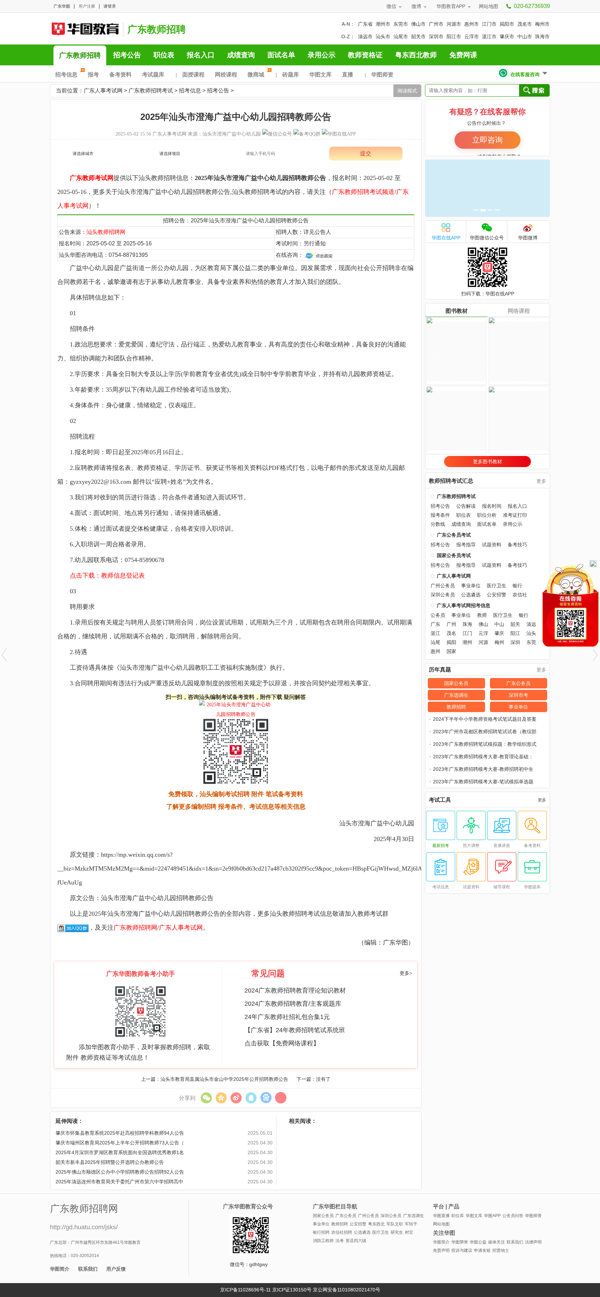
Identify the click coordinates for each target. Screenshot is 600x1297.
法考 (339, 1240)
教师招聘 (456, 707)
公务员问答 (512, 1215)
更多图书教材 (487, 461)
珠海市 (542, 36)
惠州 (435, 651)
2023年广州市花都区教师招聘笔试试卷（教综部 (484, 731)
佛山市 (418, 24)
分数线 (438, 524)
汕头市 (383, 36)
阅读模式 (407, 90)
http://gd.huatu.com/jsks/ (84, 1227)
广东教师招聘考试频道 (363, 191)
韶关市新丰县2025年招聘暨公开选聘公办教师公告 (110, 1162)
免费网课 (463, 55)
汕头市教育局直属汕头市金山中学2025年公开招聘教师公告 (224, 1079)
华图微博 (528, 237)
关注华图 (444, 1233)
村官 (409, 1232)
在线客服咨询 (525, 74)
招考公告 (127, 55)
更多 (541, 481)
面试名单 (281, 55)
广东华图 (61, 6)
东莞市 (400, 24)
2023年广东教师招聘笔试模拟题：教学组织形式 (484, 744)
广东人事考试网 (84, 28)
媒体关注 (496, 1242)
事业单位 (471, 585)
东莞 (531, 642)
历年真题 (440, 669)
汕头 (531, 633)
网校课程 (226, 75)
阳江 (515, 633)
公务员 (438, 615)
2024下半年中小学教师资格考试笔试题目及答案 (484, 719)
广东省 (365, 24)
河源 (483, 642)
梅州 (499, 642)
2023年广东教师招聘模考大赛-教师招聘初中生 (483, 769)
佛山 (483, 624)
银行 (517, 585)
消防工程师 (323, 1240)
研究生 (397, 1232)
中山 (499, 624)
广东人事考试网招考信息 (463, 605)
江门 (467, 633)
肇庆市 (507, 36)
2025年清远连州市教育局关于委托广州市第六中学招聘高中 (119, 1181)
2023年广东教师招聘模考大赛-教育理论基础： (483, 756)
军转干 (411, 1224)
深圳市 (436, 36)
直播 (347, 75)
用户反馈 (116, 1269)
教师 (482, 615)
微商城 (256, 75)
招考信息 (66, 75)
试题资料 (491, 544)
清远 (531, 624)
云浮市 (471, 36)
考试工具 (440, 800)
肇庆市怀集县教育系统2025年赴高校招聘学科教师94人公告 (120, 1133)
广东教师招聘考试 (150, 90)
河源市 (454, 24)
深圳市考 (518, 695)
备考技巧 (517, 544)
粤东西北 (376, 1224)
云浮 (483, 633)
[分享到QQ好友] (251, 1097)
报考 (93, 75)
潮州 (467, 642)
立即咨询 (487, 140)
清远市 (365, 36)
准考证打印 (515, 515)
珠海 (467, 624)
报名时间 (491, 506)
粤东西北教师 (416, 55)
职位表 (163, 55)
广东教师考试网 (92, 177)
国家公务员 (456, 683)
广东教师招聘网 (135, 927)
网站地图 (488, 6)
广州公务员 (443, 585)
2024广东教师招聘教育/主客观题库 (292, 1003)
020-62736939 (532, 6)
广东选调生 (456, 695)
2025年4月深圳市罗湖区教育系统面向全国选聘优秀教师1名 (120, 1152)
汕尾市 (400, 36)
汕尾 (435, 642)
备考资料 (120, 75)
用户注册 (86, 6)
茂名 (451, 633)
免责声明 (441, 1250)
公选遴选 (471, 594)
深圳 (515, 642)
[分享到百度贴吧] (266, 1097)
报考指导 (466, 544)
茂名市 (524, 24)
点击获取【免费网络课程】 (281, 1043)
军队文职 (394, 1224)
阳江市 (454, 36)
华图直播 (441, 1215)
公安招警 (496, 594)
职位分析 (487, 515)
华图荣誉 (459, 1242)
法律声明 (533, 1242)
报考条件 (440, 515)
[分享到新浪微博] (236, 1097)
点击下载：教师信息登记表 (107, 575)
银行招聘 (321, 1232)
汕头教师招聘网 (105, 232)
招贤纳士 (500, 1250)
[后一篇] (595, 654)
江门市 (489, 24)
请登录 (109, 6)
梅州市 (542, 24)
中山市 (524, 36)
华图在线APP (446, 237)
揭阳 (451, 642)
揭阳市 (507, 24)
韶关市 (418, 36)
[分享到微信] (206, 1097)
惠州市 (471, 24)
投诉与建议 (461, 1250)
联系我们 (88, 1269)
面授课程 (193, 75)
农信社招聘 (341, 1232)
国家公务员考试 (454, 555)
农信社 (519, 594)
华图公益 (478, 1242)
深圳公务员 (443, 594)
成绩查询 (241, 55)
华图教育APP (450, 6)
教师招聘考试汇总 (451, 481)
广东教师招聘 (156, 29)
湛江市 (489, 36)
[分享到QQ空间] (221, 1097)
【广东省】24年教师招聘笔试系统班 (294, 1030)
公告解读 (466, 506)
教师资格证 (365, 55)
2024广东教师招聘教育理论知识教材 (295, 990)
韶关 (515, 624)
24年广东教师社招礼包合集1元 (287, 1016)
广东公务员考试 (454, 535)
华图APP (492, 1215)
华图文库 (320, 75)
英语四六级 (355, 1240)
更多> (406, 973)
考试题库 (153, 75)
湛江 (435, 633)
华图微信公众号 (487, 237)
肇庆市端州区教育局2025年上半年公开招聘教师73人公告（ (120, 1142)
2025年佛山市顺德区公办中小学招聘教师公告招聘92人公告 (120, 1172)
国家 (451, 651)
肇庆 (499, 633)
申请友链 (482, 1250)
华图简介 (59, 1269)
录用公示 (321, 55)
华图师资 (382, 75)
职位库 (457, 1215)
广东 (435, 624)
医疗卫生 (496, 585)
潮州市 (383, 24)
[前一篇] (4, 654)
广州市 (436, 24)
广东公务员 (518, 683)
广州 (451, 624)
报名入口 (201, 55)
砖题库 (290, 75)
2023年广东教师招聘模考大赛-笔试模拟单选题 (483, 781)
